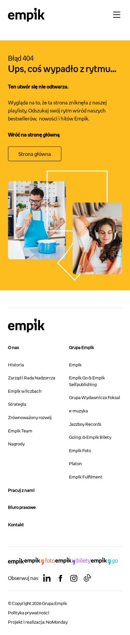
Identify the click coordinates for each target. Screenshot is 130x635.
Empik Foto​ (80, 450)
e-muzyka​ (78, 410)
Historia (16, 364)
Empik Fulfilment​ (85, 476)
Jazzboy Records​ (85, 424)
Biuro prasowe (22, 507)
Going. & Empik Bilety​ (90, 437)
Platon (75, 463)
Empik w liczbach (24, 391)
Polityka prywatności (28, 612)
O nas (13, 347)
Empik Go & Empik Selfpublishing (87, 381)
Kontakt (16, 524)
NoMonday (57, 622)
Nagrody (16, 443)
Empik (75, 364)
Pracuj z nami (21, 490)
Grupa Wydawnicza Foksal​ (94, 397)
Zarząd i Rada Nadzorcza (31, 377)
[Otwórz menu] (116, 14)
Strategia (17, 404)
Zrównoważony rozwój (30, 417)
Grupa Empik (81, 347)
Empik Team (20, 430)
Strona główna (34, 153)
